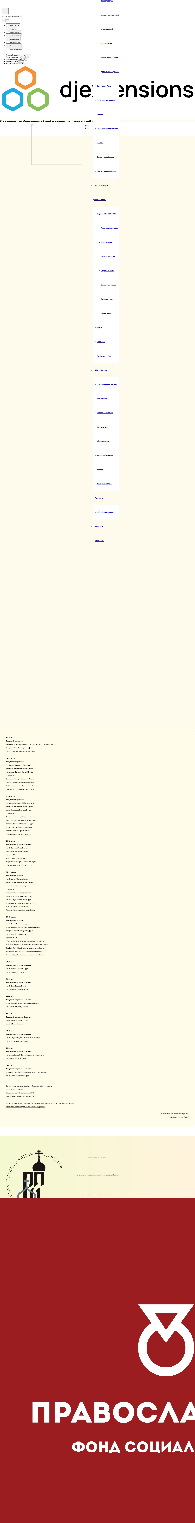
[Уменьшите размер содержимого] (26, 55)
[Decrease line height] (22, 59)
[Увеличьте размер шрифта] (27, 57)
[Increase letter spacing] (22, 61)
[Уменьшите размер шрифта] (24, 57)
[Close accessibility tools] (7, 20)
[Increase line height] (25, 59)
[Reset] (3, 20)
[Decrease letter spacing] (19, 61)
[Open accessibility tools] (5, 11)
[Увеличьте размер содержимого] (29, 55)
